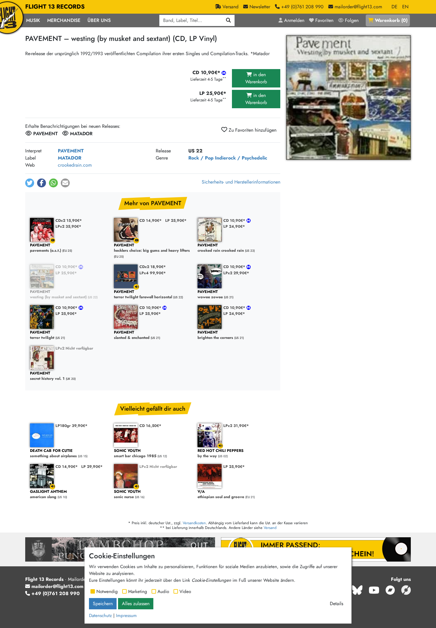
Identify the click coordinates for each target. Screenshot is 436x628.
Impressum (126, 615)
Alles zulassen (135, 603)
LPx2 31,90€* (236, 425)
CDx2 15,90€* (68, 220)
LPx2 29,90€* (236, 273)
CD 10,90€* (234, 220)
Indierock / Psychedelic (241, 157)
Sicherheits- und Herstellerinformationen (241, 181)
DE (394, 6)
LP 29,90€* (92, 466)
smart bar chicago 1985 (135, 453)
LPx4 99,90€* (152, 273)
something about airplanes (53, 453)
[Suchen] (228, 20)
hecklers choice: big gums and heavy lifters (152, 248)
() (391, 20)
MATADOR (69, 157)
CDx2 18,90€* (152, 267)
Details (336, 603)
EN (405, 6)
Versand (270, 527)
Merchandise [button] (63, 20)
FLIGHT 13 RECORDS (55, 6)
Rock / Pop (201, 157)
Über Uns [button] (99, 20)
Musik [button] (33, 20)
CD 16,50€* (150, 425)
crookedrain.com (75, 165)
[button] (29, 182)
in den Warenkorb (256, 78)
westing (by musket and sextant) (58, 294)
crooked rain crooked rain (221, 248)
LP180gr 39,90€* (71, 425)
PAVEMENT (71, 150)
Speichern (103, 603)
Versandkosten (194, 523)
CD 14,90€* (150, 220)
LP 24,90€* (234, 226)
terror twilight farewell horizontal (143, 294)
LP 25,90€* (176, 220)
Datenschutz (100, 615)
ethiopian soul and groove (221, 494)
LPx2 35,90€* (68, 226)
